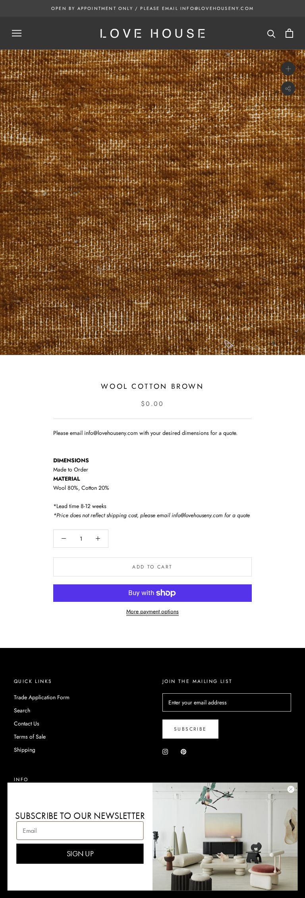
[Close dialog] (291, 789)
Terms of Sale (30, 737)
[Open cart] (289, 33)
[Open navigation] (16, 33)
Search (22, 710)
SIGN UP (80, 853)
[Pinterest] (183, 751)
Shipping (24, 750)
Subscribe (190, 729)
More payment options (152, 611)
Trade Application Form (41, 697)
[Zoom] (288, 69)
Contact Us (26, 723)
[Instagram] (165, 751)
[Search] (271, 33)
